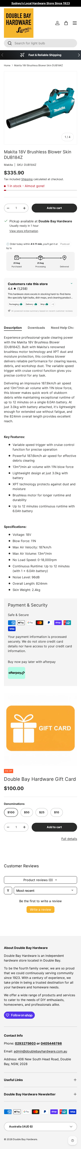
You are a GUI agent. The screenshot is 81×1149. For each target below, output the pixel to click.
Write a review (40, 909)
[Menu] (74, 23)
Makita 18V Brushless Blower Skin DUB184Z (38, 65)
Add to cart (54, 208)
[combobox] (40, 43)
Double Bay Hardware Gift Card (40, 779)
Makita (8, 164)
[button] (66, 23)
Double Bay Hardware (25, 1139)
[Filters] (8, 890)
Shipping (27, 179)
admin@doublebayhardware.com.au (40, 1051)
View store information (23, 231)
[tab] (13, 327)
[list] (40, 729)
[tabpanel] (40, 463)
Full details (69, 839)
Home (7, 65)
